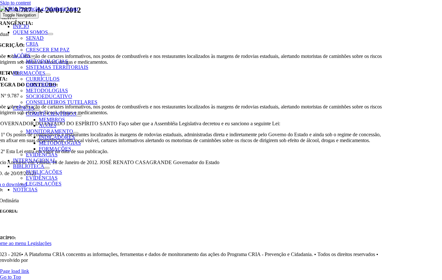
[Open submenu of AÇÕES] (33, 57)
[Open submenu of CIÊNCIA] (36, 110)
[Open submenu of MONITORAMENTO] (75, 133)
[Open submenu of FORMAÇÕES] (47, 75)
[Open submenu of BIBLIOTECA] (47, 168)
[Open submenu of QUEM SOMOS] (50, 34)
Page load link (14, 271)
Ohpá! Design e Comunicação (60, 260)
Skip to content (15, 3)
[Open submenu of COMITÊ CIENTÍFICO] (79, 116)
